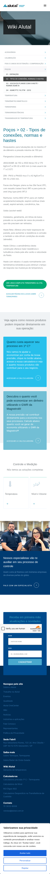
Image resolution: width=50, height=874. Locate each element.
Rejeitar (25, 868)
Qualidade (8, 701)
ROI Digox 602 (10, 788)
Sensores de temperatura (14, 770)
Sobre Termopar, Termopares (16, 755)
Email (10, 648)
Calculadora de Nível (12, 784)
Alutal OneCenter (11, 705)
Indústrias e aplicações (13, 719)
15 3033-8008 (10, 806)
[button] (45, 5)
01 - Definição (12, 74)
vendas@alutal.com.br (13, 811)
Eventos (7, 696)
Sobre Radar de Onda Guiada (16, 760)
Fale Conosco (9, 724)
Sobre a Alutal (9, 687)
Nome (10, 635)
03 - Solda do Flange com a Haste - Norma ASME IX (22, 84)
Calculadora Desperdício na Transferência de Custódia (23, 795)
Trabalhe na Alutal (11, 692)
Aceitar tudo (25, 853)
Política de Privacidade (13, 733)
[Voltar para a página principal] (14, 5)
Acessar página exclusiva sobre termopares (21, 295)
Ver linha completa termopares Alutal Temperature (24, 284)
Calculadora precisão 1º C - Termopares (21, 779)
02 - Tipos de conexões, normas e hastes (25, 79)
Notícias (7, 714)
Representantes (10, 728)
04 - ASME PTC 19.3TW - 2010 (18, 90)
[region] (25, 848)
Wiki (5, 710)
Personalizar (25, 860)
